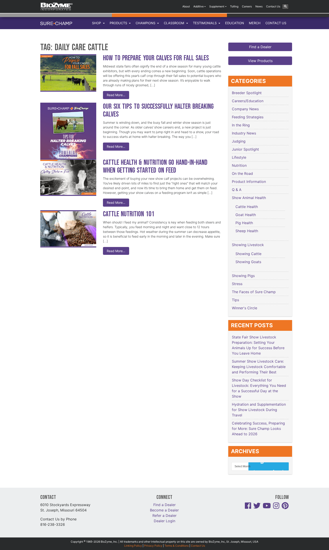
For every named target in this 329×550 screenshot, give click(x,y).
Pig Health (244, 223)
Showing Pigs (243, 275)
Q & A (236, 189)
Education (234, 23)
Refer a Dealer (164, 515)
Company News (245, 109)
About (186, 6)
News (259, 6)
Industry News (244, 133)
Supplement (216, 6)
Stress (237, 283)
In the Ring (241, 125)
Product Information (249, 181)
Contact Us (273, 6)
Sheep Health (246, 231)
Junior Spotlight (245, 149)
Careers (247, 6)
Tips (235, 300)
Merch (255, 23)
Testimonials (205, 23)
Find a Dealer (260, 47)
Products (119, 23)
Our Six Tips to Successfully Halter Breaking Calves (158, 110)
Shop (97, 23)
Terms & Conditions (176, 545)
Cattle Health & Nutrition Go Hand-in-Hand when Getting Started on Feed (155, 166)
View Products (260, 60)
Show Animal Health (249, 197)
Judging (239, 141)
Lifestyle (239, 157)
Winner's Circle (244, 308)
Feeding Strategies (247, 117)
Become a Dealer (164, 510)
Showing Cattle (248, 253)
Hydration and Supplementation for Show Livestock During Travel (259, 409)
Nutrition (239, 165)
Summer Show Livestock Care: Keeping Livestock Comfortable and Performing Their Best (259, 366)
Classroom (174, 23)
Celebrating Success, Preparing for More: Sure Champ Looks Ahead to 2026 (258, 428)
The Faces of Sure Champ (254, 292)
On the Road (242, 173)
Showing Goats (248, 262)
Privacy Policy (153, 545)
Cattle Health (246, 206)
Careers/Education (247, 101)
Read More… (116, 95)
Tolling (234, 6)
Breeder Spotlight (247, 93)
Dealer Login (164, 521)
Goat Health (245, 214)
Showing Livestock (248, 245)
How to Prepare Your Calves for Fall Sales (156, 58)
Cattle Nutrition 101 (128, 214)
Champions (146, 23)
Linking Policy (133, 545)
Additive (198, 6)
